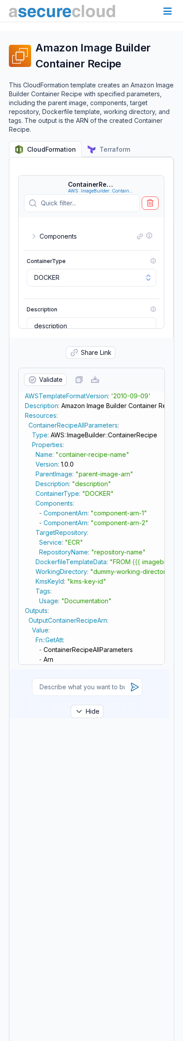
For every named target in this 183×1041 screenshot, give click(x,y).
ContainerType (46, 261)
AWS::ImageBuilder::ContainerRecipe (107, 190)
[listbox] (91, 278)
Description (42, 309)
